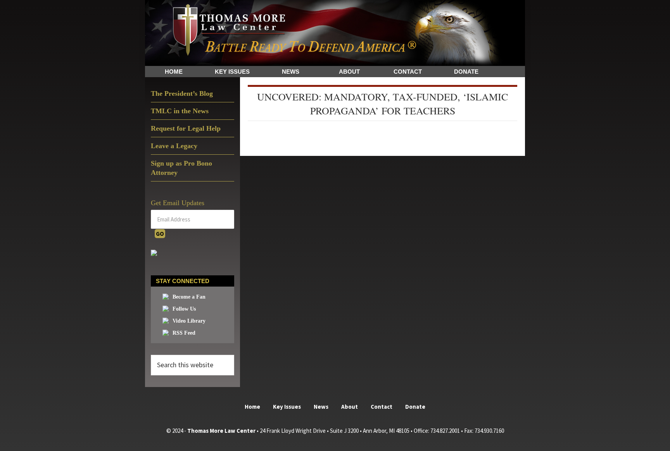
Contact (381, 406)
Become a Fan (189, 297)
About (349, 406)
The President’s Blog (182, 93)
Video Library (189, 321)
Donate (415, 406)
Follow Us (184, 309)
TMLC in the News (180, 111)
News (321, 406)
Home (252, 406)
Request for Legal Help (186, 128)
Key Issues (287, 406)
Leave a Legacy (174, 146)
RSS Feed (184, 333)
